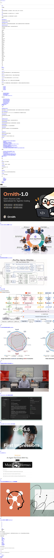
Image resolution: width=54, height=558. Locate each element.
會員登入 (3, 181)
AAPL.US (3, 71)
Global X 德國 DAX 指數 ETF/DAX (7, 95)
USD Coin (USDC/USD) (6, 102)
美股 (2, 9)
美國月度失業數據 (4, 134)
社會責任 (3, 538)
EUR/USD (4, 86)
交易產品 (3, 67)
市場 (2, 542)
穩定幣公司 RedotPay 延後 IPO (7, 144)
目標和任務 (3, 165)
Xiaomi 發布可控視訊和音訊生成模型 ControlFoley (9, 153)
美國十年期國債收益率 (5, 111)
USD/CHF (4, 87)
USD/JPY (4, 88)
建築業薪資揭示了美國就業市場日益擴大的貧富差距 (10, 145)
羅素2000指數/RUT (5, 94)
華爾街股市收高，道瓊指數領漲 (7, 142)
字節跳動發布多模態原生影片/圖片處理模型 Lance (9, 154)
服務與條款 (4, 179)
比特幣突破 (4, 141)
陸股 (2, 14)
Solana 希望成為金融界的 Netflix (7, 146)
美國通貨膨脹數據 (4, 124)
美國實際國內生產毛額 (5, 22)
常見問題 (3, 173)
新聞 (0, 287)
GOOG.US (3, 76)
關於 (2, 537)
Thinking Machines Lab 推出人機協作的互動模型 (9, 155)
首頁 (2, 528)
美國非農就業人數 (4, 19)
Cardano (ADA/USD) (5, 103)
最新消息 (3, 137)
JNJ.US (3, 81)
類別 (2, 5)
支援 (2, 156)
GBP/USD (4, 89)
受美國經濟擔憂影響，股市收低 (7, 143)
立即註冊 (3, 182)
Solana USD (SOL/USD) (6, 101)
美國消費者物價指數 (4, 121)
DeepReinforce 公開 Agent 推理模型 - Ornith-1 (9, 151)
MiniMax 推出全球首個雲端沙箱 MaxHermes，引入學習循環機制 (8, 481)
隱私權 (1, 557)
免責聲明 (4, 180)
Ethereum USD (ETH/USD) (6, 99)
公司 (2, 160)
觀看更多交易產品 (4, 104)
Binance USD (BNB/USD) (6, 100)
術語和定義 (3, 170)
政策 (2, 539)
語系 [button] (0, 553)
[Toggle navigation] (0, 1)
